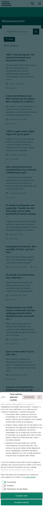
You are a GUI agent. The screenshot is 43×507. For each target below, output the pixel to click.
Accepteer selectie (21, 502)
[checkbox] (8, 482)
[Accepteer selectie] (39, 397)
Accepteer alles (21, 496)
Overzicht (30, 397)
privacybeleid (30, 477)
